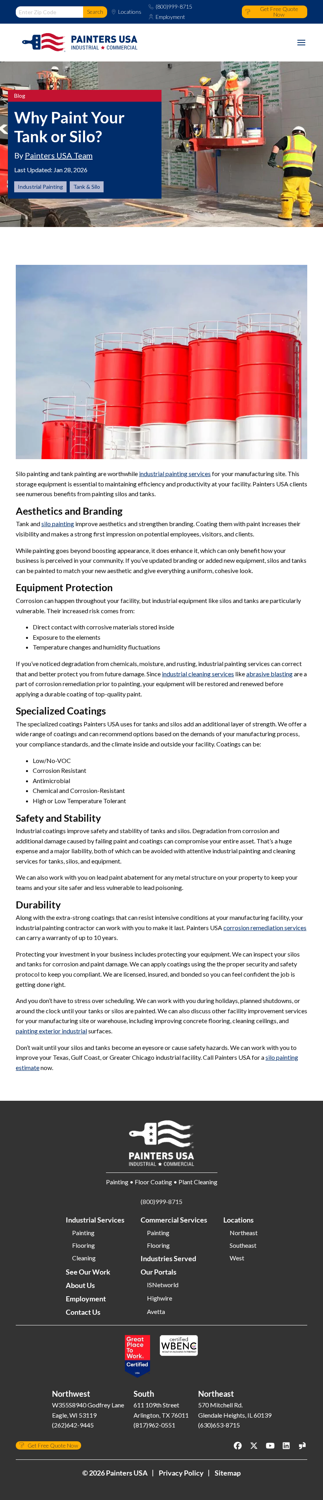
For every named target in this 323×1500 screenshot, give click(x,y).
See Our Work (88, 1271)
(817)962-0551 (154, 1425)
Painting (83, 1233)
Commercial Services (174, 1219)
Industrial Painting (40, 186)
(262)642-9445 (73, 1425)
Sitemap (228, 1472)
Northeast (244, 1233)
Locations (129, 12)
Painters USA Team (59, 155)
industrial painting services (175, 473)
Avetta (156, 1311)
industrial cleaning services (198, 673)
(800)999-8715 (174, 6)
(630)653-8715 (219, 1425)
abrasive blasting (269, 673)
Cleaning (84, 1258)
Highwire (159, 1298)
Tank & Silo (86, 186)
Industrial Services (95, 1219)
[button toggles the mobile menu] (301, 42)
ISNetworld (162, 1285)
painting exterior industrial (51, 1031)
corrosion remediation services (264, 927)
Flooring (83, 1245)
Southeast (243, 1245)
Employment (170, 17)
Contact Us (83, 1312)
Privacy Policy (181, 1472)
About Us (80, 1285)
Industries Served (168, 1258)
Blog (19, 96)
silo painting (57, 523)
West (237, 1258)
